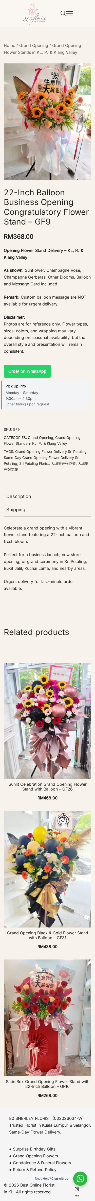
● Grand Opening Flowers (33, 1155)
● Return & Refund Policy (32, 1169)
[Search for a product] (63, 13)
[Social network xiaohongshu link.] (77, 1195)
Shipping (15, 509)
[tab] (47, 496)
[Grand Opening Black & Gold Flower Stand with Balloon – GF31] (47, 869)
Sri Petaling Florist (34, 463)
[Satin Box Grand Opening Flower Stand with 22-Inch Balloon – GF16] (47, 1017)
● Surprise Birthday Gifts (32, 1149)
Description (18, 496)
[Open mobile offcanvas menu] (69, 13)
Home (9, 45)
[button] (83, 73)
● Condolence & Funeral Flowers (40, 1162)
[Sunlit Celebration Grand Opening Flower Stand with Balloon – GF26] (47, 721)
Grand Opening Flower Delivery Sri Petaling (51, 451)
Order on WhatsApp (27, 371)
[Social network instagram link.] (77, 1188)
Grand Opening (33, 45)
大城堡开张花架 (63, 463)
